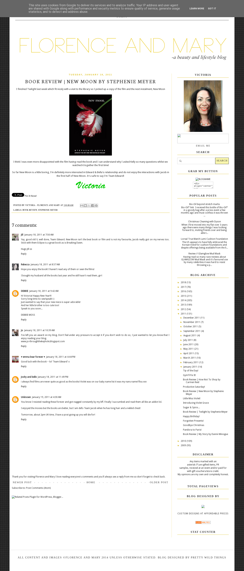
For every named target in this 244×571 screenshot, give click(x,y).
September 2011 (192, 331)
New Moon (159, 89)
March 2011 (190, 357)
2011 (184, 313)
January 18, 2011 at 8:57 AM (45, 264)
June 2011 (188, 344)
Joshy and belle (29, 377)
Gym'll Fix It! (189, 375)
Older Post (159, 482)
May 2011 (188, 349)
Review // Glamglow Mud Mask (204, 253)
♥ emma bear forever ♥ (33, 357)
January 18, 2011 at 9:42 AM (44, 291)
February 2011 (191, 362)
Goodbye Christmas (193, 425)
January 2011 (190, 366)
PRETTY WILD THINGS (208, 557)
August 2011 (190, 335)
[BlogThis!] (85, 205)
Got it (212, 8)
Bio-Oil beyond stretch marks (204, 204)
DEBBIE (24, 291)
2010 (184, 441)
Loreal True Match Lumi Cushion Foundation (204, 239)
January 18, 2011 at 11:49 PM (53, 377)
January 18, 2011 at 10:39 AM (39, 330)
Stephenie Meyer (48, 210)
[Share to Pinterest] (96, 205)
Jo (22, 330)
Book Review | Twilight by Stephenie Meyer (205, 412)
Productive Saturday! (194, 387)
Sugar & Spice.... (191, 407)
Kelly (132, 161)
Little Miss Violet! (191, 398)
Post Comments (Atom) (38, 488)
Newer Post (22, 482)
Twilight (31, 89)
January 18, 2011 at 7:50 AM (39, 234)
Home (91, 482)
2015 (184, 296)
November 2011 (192, 322)
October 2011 (190, 326)
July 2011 (188, 340)
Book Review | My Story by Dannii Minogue (205, 434)
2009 (184, 445)
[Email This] (82, 205)
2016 (184, 291)
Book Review (29, 210)
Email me (203, 145)
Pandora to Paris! (192, 429)
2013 (184, 304)
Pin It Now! (31, 195)
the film (122, 89)
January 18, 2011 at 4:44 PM (60, 357)
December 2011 (191, 317)
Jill (22, 234)
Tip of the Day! (190, 370)
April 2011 (189, 353)
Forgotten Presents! (193, 420)
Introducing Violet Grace (196, 403)
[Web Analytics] (203, 523)
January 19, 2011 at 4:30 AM (46, 397)
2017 (184, 287)
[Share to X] (89, 205)
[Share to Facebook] (93, 205)
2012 (184, 309)
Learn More (196, 8)
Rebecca (25, 264)
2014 (184, 300)
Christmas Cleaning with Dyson (204, 221)
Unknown (26, 397)
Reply (23, 253)
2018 (184, 282)
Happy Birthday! (191, 416)
